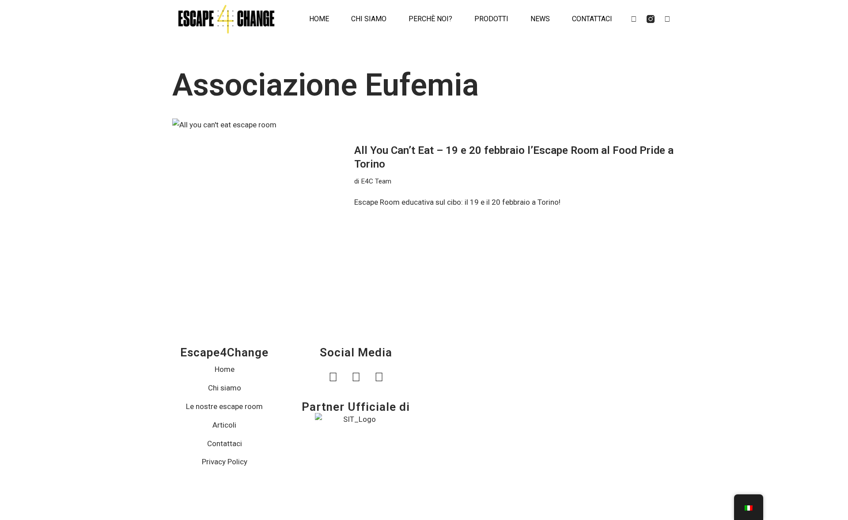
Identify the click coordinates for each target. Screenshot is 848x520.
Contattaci (592, 19)
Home (319, 19)
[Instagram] (356, 377)
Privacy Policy (224, 461)
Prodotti (491, 19)
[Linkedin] (667, 19)
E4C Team (376, 181)
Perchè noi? (430, 19)
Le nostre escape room (224, 406)
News (540, 19)
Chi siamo (368, 19)
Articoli (224, 425)
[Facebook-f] (634, 19)
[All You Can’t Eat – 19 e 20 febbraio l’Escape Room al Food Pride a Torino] (258, 176)
